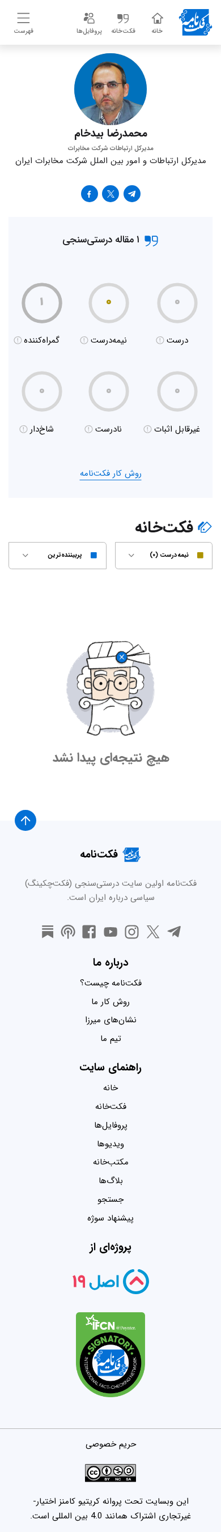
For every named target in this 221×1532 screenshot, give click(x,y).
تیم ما (110, 1038)
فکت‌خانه (110, 1106)
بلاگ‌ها (111, 1181)
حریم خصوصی (111, 1444)
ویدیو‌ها (110, 1144)
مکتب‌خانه (111, 1162)
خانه (110, 1088)
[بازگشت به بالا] (25, 820)
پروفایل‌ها (111, 1125)
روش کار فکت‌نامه (111, 473)
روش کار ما (110, 1002)
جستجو (110, 1199)
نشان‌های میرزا (111, 1020)
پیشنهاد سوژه (110, 1218)
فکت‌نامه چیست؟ (111, 983)
